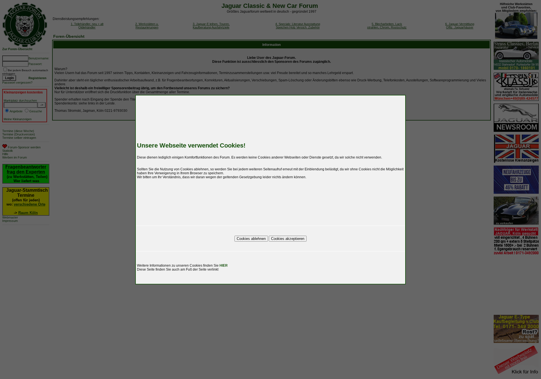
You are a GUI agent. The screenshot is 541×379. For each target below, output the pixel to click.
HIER (223, 265)
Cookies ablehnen (251, 239)
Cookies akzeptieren (287, 239)
